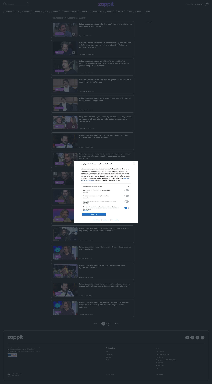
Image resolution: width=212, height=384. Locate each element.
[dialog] (106, 192)
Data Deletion (96, 220)
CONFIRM (94, 214)
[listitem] (106, 186)
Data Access (106, 220)
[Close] (134, 164)
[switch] (126, 190)
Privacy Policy (115, 220)
